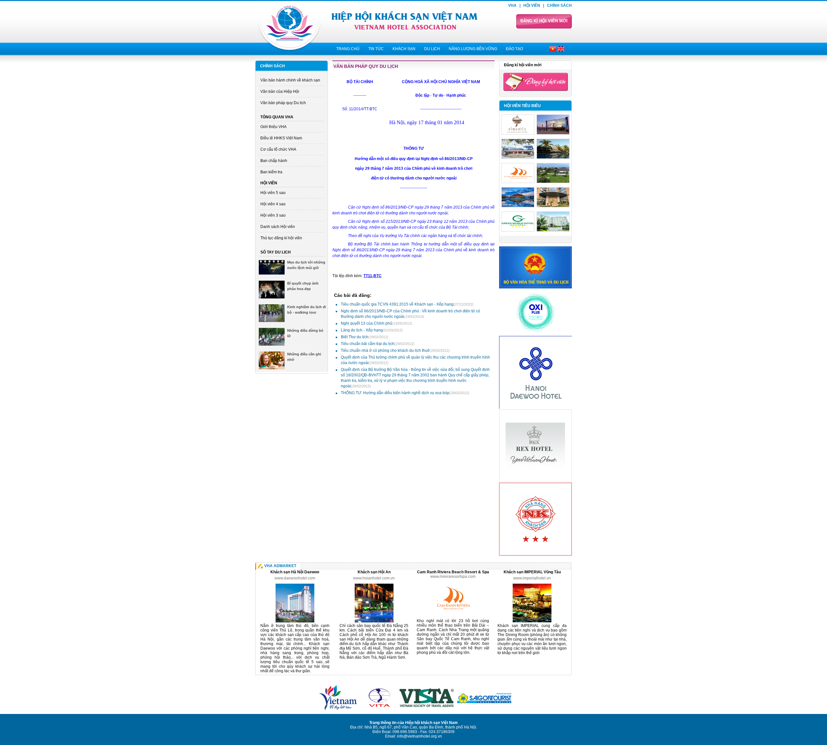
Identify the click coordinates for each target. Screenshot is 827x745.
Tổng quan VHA (276, 117)
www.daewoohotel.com (295, 578)
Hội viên (531, 5)
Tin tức (376, 49)
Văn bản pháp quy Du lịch (283, 103)
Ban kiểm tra (271, 172)
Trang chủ (348, 49)
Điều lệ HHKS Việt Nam (281, 138)
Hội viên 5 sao (273, 192)
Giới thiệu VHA (273, 126)
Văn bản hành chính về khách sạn (290, 80)
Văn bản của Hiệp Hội (279, 91)
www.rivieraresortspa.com (453, 576)
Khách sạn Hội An (374, 572)
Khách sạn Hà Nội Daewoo (294, 572)
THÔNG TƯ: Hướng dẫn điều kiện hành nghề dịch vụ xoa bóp (405, 393)
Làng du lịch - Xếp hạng (372, 330)
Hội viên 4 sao (273, 204)
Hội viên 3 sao (273, 215)
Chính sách (559, 5)
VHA (512, 5)
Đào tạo (514, 49)
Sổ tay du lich (275, 252)
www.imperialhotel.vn (532, 578)
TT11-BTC (372, 276)
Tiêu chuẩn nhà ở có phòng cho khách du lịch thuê (395, 350)
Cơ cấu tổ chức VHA (278, 149)
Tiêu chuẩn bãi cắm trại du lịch (377, 343)
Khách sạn (404, 49)
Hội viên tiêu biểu (522, 105)
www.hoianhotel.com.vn (374, 578)
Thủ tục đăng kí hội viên (281, 238)
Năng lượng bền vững (473, 49)
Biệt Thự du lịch (364, 337)
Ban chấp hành (273, 160)
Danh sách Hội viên (277, 226)
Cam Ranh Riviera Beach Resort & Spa (453, 572)
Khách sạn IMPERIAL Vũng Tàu (532, 572)
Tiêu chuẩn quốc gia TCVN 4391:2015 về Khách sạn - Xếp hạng (407, 304)
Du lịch (432, 49)
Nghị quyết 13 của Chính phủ (376, 323)
